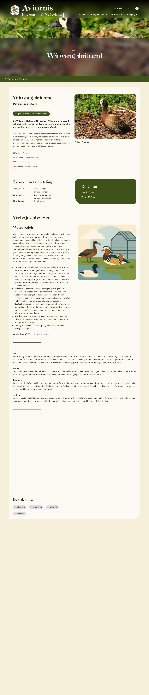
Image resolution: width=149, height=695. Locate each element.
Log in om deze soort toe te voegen (31, 113)
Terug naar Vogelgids (18, 79)
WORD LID (118, 8)
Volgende (85, 142)
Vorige (77, 142)
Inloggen (128, 8)
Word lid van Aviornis (38, 334)
